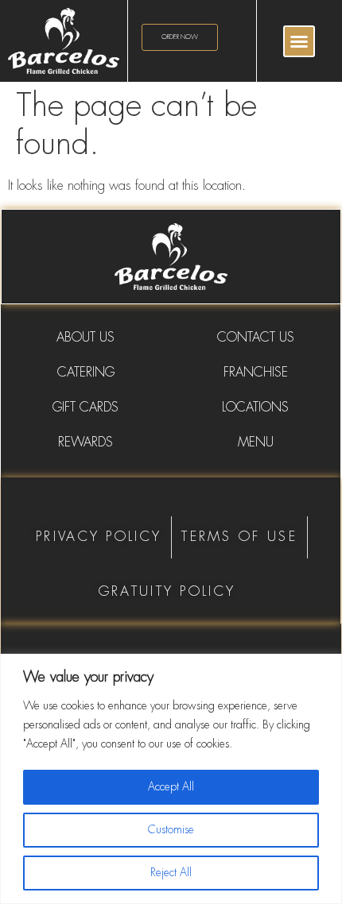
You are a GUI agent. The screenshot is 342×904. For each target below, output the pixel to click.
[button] (299, 41)
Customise (171, 830)
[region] (171, 779)
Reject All (171, 873)
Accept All (171, 787)
